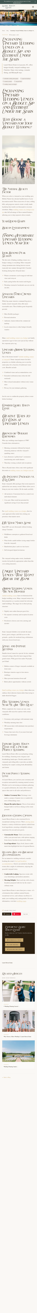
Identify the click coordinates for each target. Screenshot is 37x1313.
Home (3, 30)
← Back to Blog (6, 1077)
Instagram (8, 914)
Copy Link (25, 914)
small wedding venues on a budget (17, 338)
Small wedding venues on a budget (13, 690)
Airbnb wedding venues (9, 596)
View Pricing (13, 944)
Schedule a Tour (15, 940)
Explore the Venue (15, 949)
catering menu (29, 822)
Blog (8, 30)
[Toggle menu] (33, 7)
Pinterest (17, 914)
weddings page (21, 901)
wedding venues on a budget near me (21, 470)
